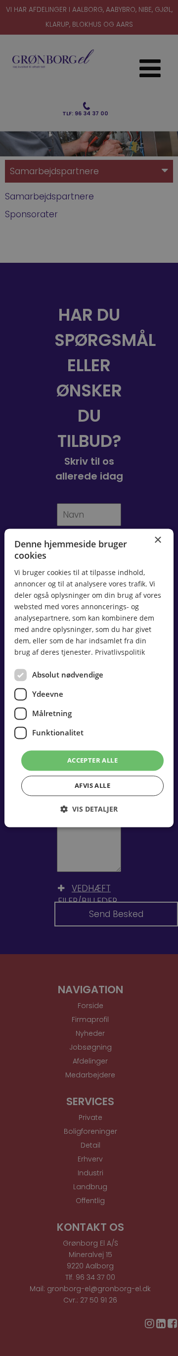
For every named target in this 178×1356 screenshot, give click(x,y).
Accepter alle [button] (92, 760)
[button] (89, 809)
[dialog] (89, 678)
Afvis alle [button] (92, 785)
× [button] (157, 540)
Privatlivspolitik (120, 652)
